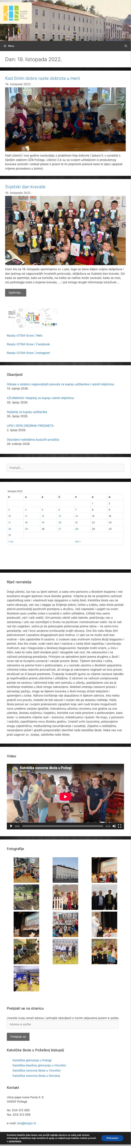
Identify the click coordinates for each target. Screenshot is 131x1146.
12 (43, 516)
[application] (65, 796)
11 (26, 516)
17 (9, 522)
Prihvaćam (112, 1138)
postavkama (15, 1141)
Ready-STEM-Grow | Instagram (28, 353)
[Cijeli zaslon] (119, 826)
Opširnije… (17, 294)
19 (43, 522)
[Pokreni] (11, 826)
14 (76, 516)
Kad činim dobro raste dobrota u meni (42, 78)
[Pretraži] (126, 46)
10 (9, 516)
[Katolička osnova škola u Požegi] (65, 20)
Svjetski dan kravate (25, 186)
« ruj (10, 541)
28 (76, 529)
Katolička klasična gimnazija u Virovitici (39, 1065)
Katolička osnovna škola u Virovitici (36, 1070)
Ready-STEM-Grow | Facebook (28, 344)
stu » (78, 541)
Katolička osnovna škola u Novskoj (36, 1075)
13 (59, 516)
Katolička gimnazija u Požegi (32, 1060)
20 (59, 522)
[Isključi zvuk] (114, 826)
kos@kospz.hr (26, 1123)
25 (26, 529)
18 (26, 522)
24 (9, 529)
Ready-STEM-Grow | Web (24, 335)
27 (59, 529)
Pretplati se (18, 1036)
